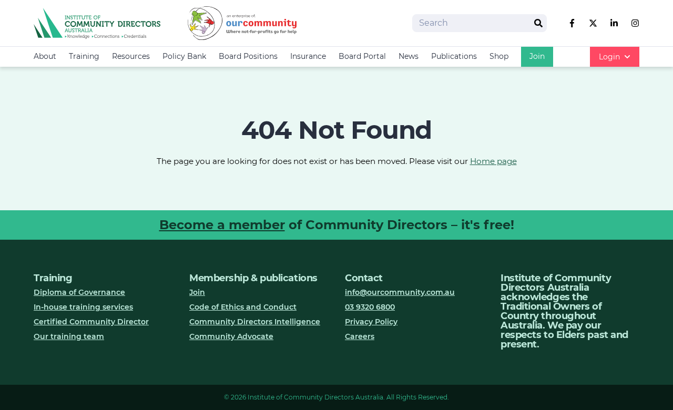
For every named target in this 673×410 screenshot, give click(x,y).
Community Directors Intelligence (254, 321)
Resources (131, 56)
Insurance (308, 56)
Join (537, 56)
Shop (499, 56)
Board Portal (362, 56)
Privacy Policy (371, 321)
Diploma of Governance (79, 292)
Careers (359, 336)
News (409, 56)
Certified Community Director (91, 321)
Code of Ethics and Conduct (243, 307)
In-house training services (83, 307)
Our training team (69, 336)
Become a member (222, 224)
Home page (493, 161)
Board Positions (248, 56)
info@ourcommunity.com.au (400, 292)
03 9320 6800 (370, 307)
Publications (454, 56)
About (45, 56)
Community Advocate (231, 336)
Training (84, 56)
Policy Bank (184, 56)
